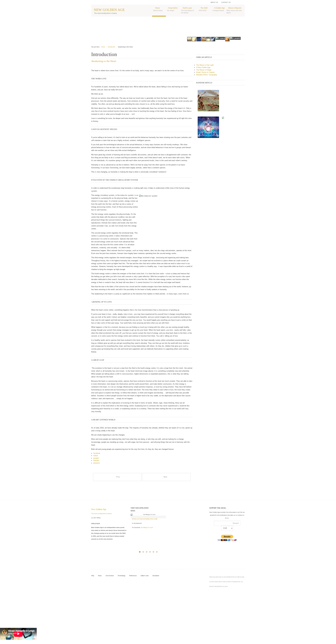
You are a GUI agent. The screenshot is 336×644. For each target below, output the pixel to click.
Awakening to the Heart (103, 61)
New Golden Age (109, 10)
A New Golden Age (203, 67)
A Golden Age (218, 9)
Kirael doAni (172, 9)
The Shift (203, 9)
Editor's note (145, 575)
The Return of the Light (205, 65)
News (100, 575)
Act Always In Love (147, 527)
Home (158, 9)
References (133, 575)
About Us (214, 2)
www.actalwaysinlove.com (144, 519)
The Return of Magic (204, 70)
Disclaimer (156, 575)
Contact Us (226, 2)
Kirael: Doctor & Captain (205, 72)
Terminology (121, 575)
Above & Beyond (234, 10)
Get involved (110, 575)
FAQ (92, 575)
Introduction (111, 47)
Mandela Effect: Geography (206, 75)
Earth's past (187, 10)
